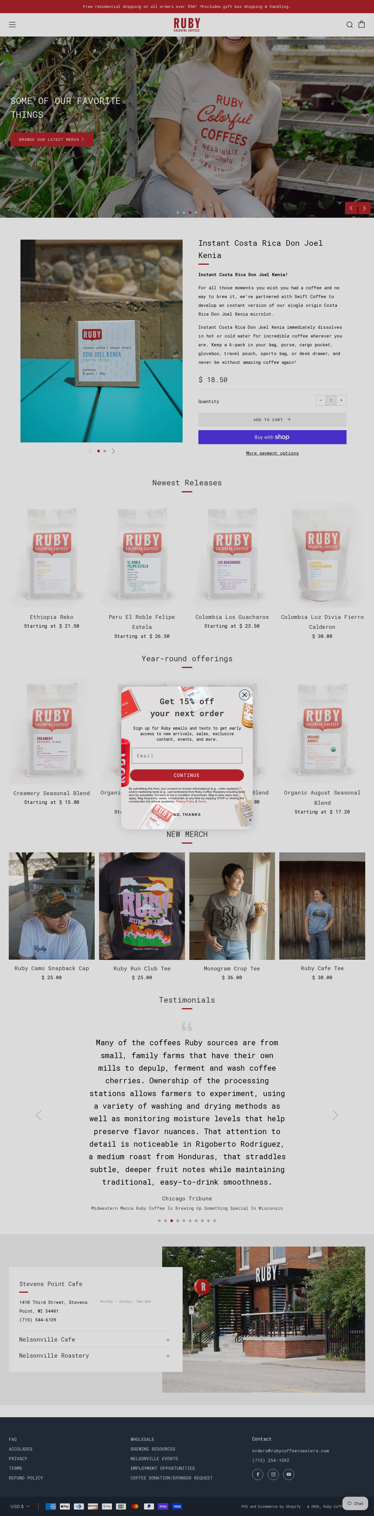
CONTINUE (187, 775)
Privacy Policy (185, 801)
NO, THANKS (187, 815)
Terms (202, 801)
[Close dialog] (244, 695)
